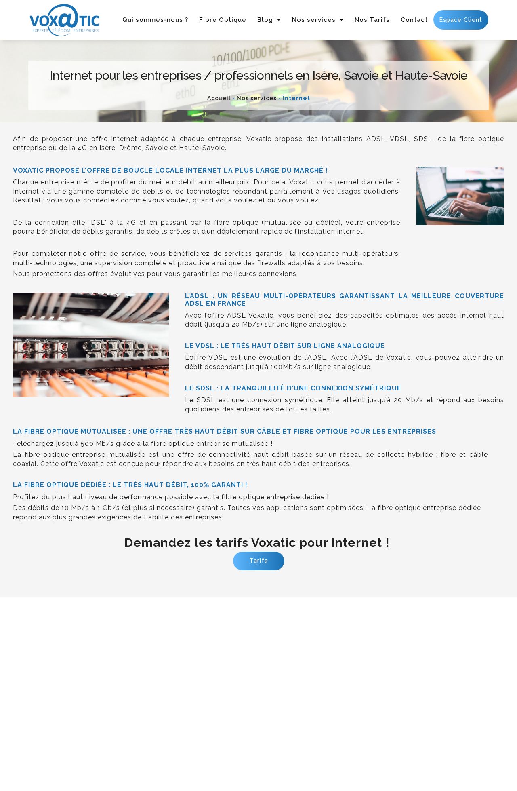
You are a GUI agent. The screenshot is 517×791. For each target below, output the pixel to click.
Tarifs (258, 561)
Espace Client (460, 20)
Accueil (219, 98)
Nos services (257, 98)
